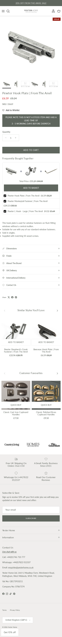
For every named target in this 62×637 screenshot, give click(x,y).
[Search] (9, 11)
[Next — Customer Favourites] (57, 373)
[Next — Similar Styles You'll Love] (57, 310)
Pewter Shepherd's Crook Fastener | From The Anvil (16, 350)
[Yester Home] (31, 11)
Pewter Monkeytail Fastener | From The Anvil (27, 201)
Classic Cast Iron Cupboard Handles (15, 413)
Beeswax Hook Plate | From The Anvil (46, 350)
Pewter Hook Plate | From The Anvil (23, 195)
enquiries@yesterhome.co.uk (20, 567)
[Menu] (3, 11)
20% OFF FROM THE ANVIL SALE (31, 3)
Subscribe (31, 518)
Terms (4, 610)
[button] (10, 110)
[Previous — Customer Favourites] (4, 373)
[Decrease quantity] (4, 138)
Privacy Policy (15, 610)
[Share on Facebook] (12, 297)
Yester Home (12, 627)
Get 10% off (10, 632)
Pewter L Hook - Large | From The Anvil (25, 211)
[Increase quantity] (16, 138)
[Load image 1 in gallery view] (31, 47)
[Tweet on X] (9, 297)
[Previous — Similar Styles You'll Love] (4, 310)
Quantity (6, 132)
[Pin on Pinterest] (16, 297)
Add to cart (30, 150)
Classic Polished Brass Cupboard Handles (46, 413)
